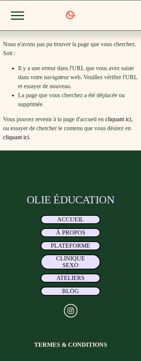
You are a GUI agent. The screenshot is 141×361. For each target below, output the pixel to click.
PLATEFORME (70, 245)
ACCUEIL (70, 219)
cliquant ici (118, 119)
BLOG (70, 291)
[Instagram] (70, 310)
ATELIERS (70, 278)
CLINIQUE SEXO (70, 261)
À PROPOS (70, 232)
